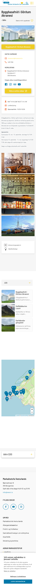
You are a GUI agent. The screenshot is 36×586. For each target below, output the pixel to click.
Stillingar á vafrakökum (18, 576)
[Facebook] (6, 507)
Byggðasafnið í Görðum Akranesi (18, 47)
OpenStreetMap (24, 415)
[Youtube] (13, 507)
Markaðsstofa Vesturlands (13, 521)
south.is (7, 552)
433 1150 (10, 62)
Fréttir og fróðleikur (10, 529)
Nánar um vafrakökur (9, 571)
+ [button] (32, 409)
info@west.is (8, 492)
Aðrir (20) (7, 454)
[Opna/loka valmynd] (31, 3)
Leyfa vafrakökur (18, 581)
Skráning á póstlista (10, 541)
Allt (5, 282)
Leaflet (17, 415)
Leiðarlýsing (12, 105)
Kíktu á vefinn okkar (16, 91)
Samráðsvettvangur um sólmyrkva (16, 533)
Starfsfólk (6, 537)
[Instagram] (21, 507)
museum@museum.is (15, 58)
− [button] (32, 412)
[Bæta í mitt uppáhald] (25, 20)
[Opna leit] (26, 3)
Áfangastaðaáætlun (10, 525)
